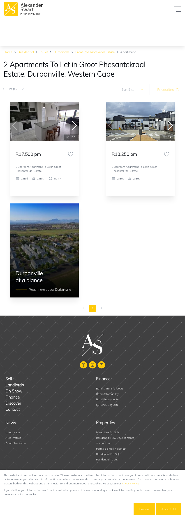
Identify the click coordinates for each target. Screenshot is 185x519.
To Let (43, 52)
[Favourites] (70, 154)
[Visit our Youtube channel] (101, 364)
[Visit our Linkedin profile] (92, 364)
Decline (144, 509)
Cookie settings (116, 509)
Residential (26, 52)
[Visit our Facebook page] (83, 364)
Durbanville (61, 52)
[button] (74, 126)
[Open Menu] (177, 9)
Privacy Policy (130, 483)
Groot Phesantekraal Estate (95, 52)
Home (8, 52)
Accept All (168, 509)
